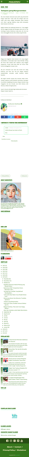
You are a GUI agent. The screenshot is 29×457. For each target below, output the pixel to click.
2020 (4, 275)
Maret (5, 323)
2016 (4, 333)
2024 (4, 267)
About (9, 447)
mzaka (6, 127)
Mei (5, 319)
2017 (4, 331)
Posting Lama (24, 175)
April (5, 321)
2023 (4, 269)
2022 (4, 271)
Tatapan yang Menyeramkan (11, 301)
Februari (6, 325)
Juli (5, 315)
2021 (4, 273)
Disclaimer (21, 450)
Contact (17, 447)
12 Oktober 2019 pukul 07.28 (14, 127)
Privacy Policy (9, 450)
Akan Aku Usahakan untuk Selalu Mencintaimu (15, 310)
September (7, 312)
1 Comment (4, 14)
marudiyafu (14, 2)
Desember (6, 278)
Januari (6, 327)
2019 (4, 277)
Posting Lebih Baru (5, 175)
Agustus (6, 314)
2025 (4, 265)
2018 (4, 329)
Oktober (6, 282)
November (6, 280)
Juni (5, 317)
